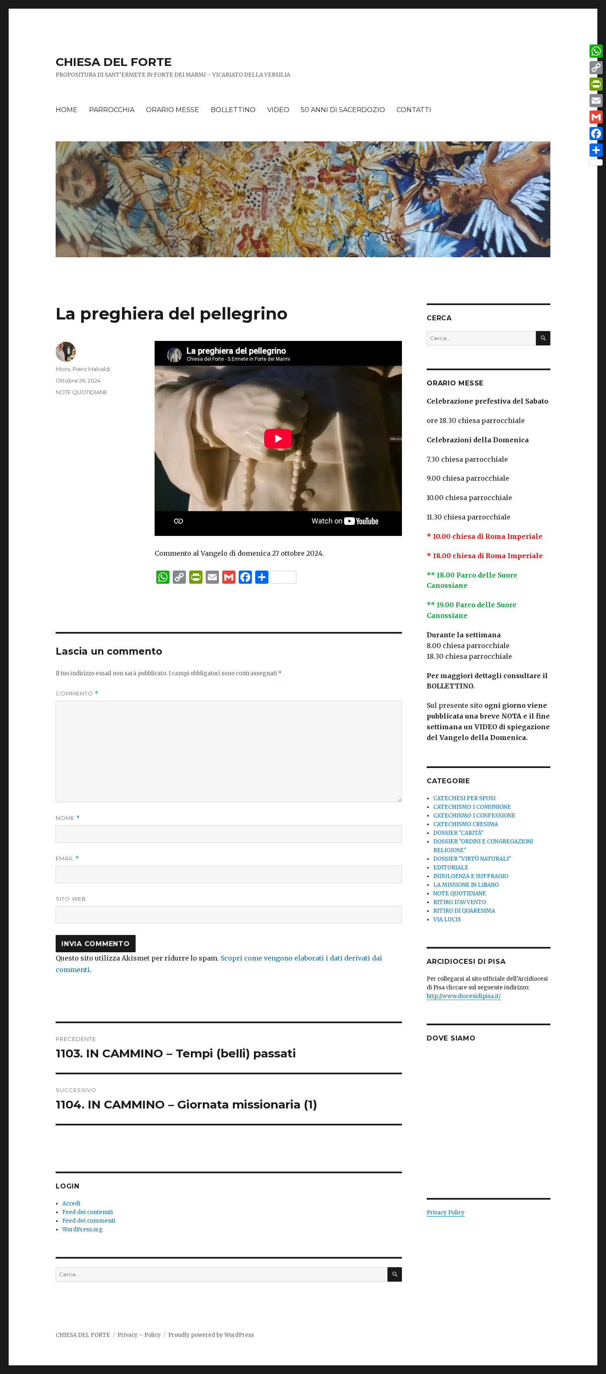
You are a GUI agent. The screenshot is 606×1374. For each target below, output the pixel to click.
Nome (68, 818)
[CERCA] (395, 1274)
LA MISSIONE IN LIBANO (466, 884)
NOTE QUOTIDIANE (81, 392)
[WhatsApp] (596, 51)
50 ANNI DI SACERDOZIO (343, 110)
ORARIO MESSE (172, 110)
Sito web (71, 898)
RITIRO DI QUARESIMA (464, 910)
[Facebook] (596, 133)
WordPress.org (82, 1229)
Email (67, 858)
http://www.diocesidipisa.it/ (464, 996)
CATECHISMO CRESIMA (465, 824)
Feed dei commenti (88, 1220)
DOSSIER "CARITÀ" (458, 832)
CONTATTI (414, 110)
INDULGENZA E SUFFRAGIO (470, 876)
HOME (67, 110)
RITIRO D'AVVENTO (459, 902)
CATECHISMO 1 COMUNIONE (472, 806)
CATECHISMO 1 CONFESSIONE (474, 815)
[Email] (596, 100)
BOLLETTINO (233, 110)
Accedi (71, 1203)
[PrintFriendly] (596, 84)
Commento (77, 693)
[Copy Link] (596, 67)
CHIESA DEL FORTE (113, 62)
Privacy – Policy (139, 1335)
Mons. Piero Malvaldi (83, 369)
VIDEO (278, 110)
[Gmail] (596, 117)
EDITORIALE (450, 867)
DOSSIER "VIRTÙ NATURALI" (472, 858)
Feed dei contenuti (87, 1212)
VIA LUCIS (447, 919)
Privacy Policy (446, 1212)
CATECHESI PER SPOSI (464, 798)
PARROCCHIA (111, 110)
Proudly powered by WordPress (211, 1335)
